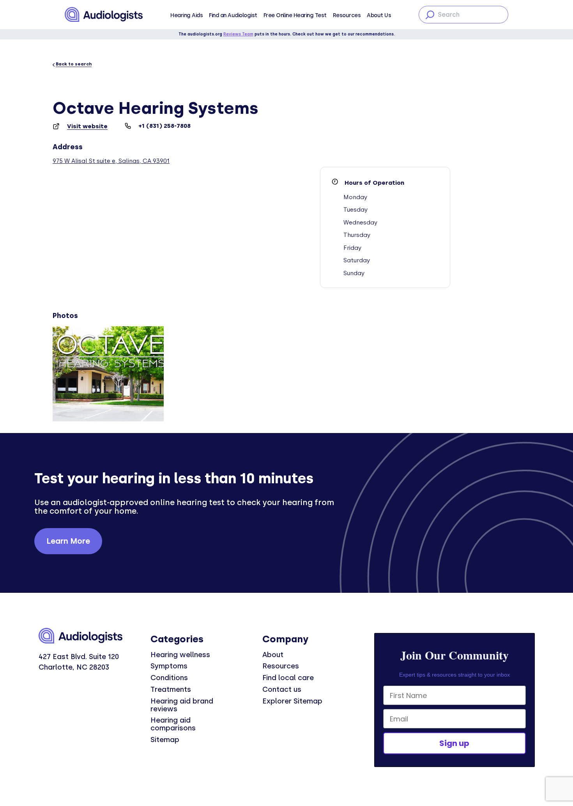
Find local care (288, 677)
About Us (379, 15)
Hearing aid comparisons (173, 724)
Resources (347, 15)
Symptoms (168, 666)
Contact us (281, 689)
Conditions (169, 677)
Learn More (68, 541)
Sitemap (164, 739)
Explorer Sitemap (292, 701)
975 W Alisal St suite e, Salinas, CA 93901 (111, 160)
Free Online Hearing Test (295, 15)
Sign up (454, 743)
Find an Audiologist (233, 15)
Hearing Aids (186, 15)
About (272, 654)
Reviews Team (238, 34)
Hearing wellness (180, 654)
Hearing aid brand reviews (181, 705)
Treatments (170, 689)
